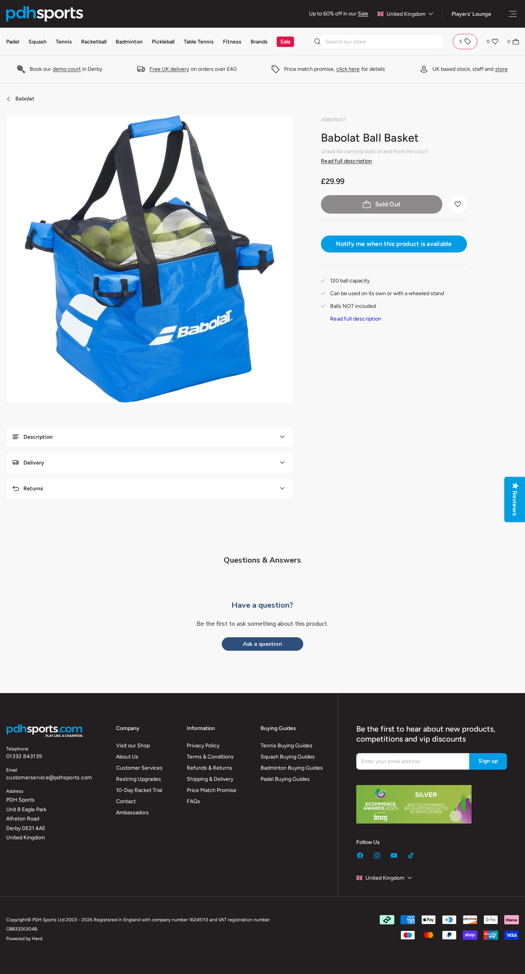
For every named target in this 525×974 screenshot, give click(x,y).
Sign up (488, 761)
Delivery (33, 462)
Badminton (129, 41)
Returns (33, 488)
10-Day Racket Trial (139, 790)
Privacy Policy (203, 745)
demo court (67, 69)
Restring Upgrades (138, 779)
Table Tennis (199, 41)
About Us (127, 756)
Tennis (64, 41)
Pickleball (163, 41)
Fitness (232, 41)
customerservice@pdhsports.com (49, 777)
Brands (259, 41)
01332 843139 (24, 756)
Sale (363, 13)
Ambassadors (132, 812)
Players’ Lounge (471, 14)
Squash (37, 41)
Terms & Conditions (210, 756)
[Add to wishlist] (458, 204)
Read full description (346, 161)
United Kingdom (406, 14)
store (501, 69)
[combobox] (377, 41)
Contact (126, 801)
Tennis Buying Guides (286, 745)
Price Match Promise (211, 790)
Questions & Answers (262, 560)
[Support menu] (513, 14)
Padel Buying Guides (285, 779)
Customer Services (139, 768)
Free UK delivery (169, 69)
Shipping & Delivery (210, 779)
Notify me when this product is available (394, 243)
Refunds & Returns (209, 768)
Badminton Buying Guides (292, 768)
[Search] (317, 41)
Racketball (93, 41)
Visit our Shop (133, 745)
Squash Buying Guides (288, 756)
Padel (12, 41)
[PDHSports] (44, 14)
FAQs (193, 801)
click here (348, 69)
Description (38, 437)
